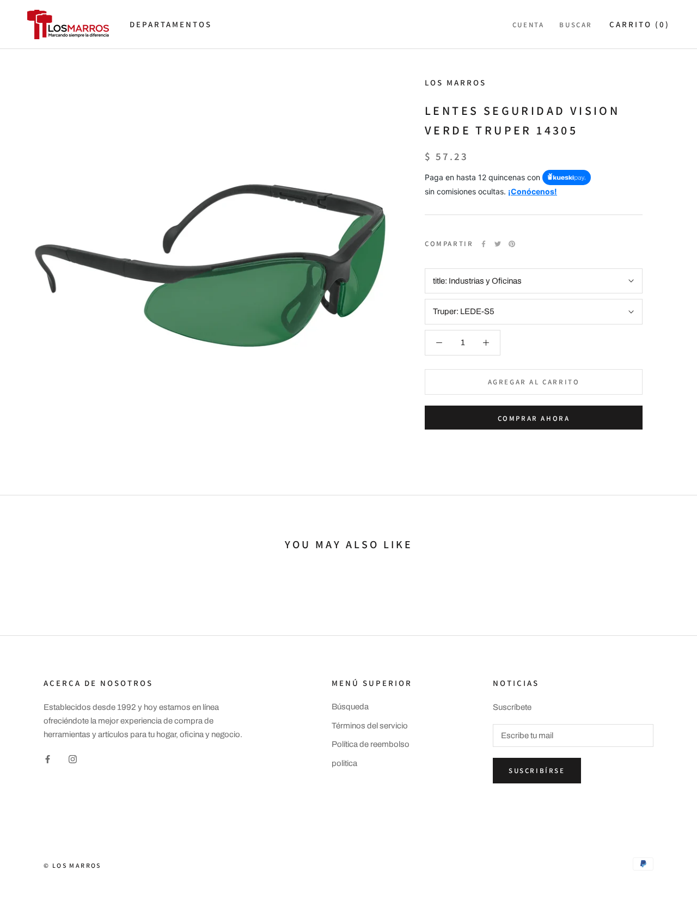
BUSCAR (575, 24)
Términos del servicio (370, 725)
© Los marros (72, 865)
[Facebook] (483, 244)
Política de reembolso (370, 744)
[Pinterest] (512, 244)
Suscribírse (537, 770)
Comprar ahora (534, 418)
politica (344, 763)
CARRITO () (639, 24)
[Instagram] (73, 759)
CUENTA (528, 24)
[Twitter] (497, 244)
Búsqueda (350, 706)
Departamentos (171, 24)
